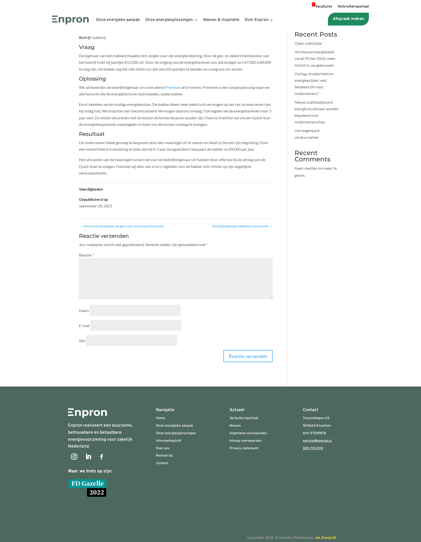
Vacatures (322, 7)
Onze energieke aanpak (118, 20)
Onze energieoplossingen (169, 20)
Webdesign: (318, 538)
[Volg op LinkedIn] (88, 457)
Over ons (163, 448)
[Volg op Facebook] (101, 456)
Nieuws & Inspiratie (221, 20)
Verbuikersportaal (244, 418)
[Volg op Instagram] (74, 457)
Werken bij (164, 456)
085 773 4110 (313, 448)
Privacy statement (244, 448)
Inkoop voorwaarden (246, 441)
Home (160, 418)
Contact (162, 463)
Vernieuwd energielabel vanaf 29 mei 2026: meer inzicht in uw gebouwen (315, 58)
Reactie (86, 255)
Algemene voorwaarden (248, 433)
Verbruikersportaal (353, 7)
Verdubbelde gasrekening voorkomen (242, 226)
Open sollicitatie (308, 43)
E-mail (84, 325)
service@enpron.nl (317, 441)
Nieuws (235, 426)
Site (82, 340)
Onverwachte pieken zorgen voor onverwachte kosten (121, 226)
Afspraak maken (348, 19)
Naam (84, 310)
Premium (173, 87)
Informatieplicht (168, 441)
